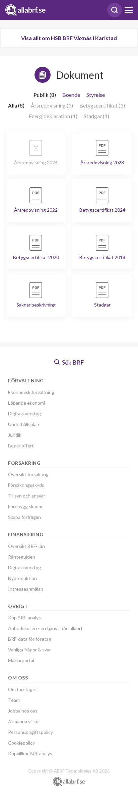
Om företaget (22, 689)
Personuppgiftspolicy (30, 732)
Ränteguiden (21, 557)
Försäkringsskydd (26, 485)
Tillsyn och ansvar (26, 496)
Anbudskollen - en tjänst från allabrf (45, 628)
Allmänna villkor (24, 721)
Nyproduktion (22, 578)
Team (14, 700)
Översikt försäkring (28, 474)
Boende (71, 94)
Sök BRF (72, 362)
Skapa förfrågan (24, 517)
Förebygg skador (25, 506)
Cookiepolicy (21, 743)
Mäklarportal (21, 660)
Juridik (14, 435)
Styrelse (95, 94)
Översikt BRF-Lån (26, 546)
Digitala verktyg (24, 413)
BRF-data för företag (29, 639)
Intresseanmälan (25, 589)
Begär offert (21, 445)
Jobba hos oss (23, 711)
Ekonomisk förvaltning (31, 392)
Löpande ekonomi (26, 403)
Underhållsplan (23, 424)
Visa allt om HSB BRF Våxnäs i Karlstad (69, 38)
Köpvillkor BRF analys (30, 753)
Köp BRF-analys (24, 617)
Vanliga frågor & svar (29, 649)
